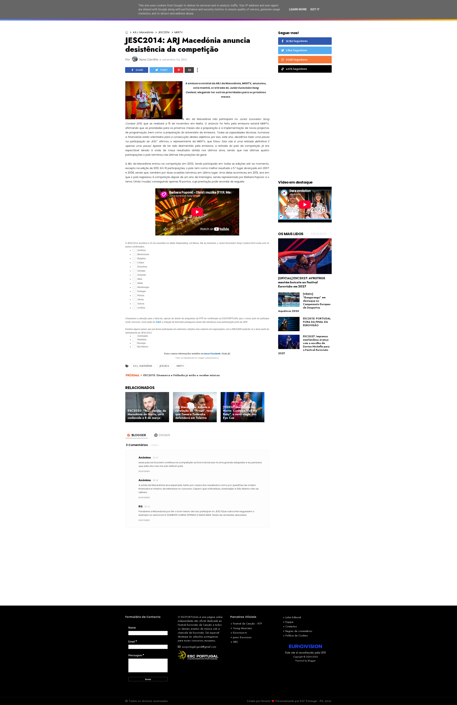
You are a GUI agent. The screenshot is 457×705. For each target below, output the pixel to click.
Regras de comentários (298, 631)
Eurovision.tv (240, 633)
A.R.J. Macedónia (143, 32)
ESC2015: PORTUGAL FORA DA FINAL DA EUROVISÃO (317, 322)
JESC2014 (164, 32)
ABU (235, 642)
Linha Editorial (293, 617)
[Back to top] (448, 696)
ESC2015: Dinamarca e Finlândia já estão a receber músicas (181, 375)
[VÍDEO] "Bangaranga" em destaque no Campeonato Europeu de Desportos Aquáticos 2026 (304, 302)
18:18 (155, 480)
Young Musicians (242, 628)
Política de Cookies (296, 636)
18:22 (147, 506)
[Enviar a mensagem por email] (189, 70)
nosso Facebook (212, 353)
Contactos (291, 626)
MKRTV (178, 32)
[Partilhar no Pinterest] (178, 70)
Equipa (289, 622)
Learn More (298, 9)
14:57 (156, 457)
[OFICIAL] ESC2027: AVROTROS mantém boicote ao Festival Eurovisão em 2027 (301, 282)
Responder (144, 471)
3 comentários (137, 445)
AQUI (158, 322)
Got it (315, 9)
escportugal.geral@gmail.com (198, 647)
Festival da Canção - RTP (247, 624)
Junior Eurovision (242, 637)
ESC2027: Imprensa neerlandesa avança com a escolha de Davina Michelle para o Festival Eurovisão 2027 (304, 344)
